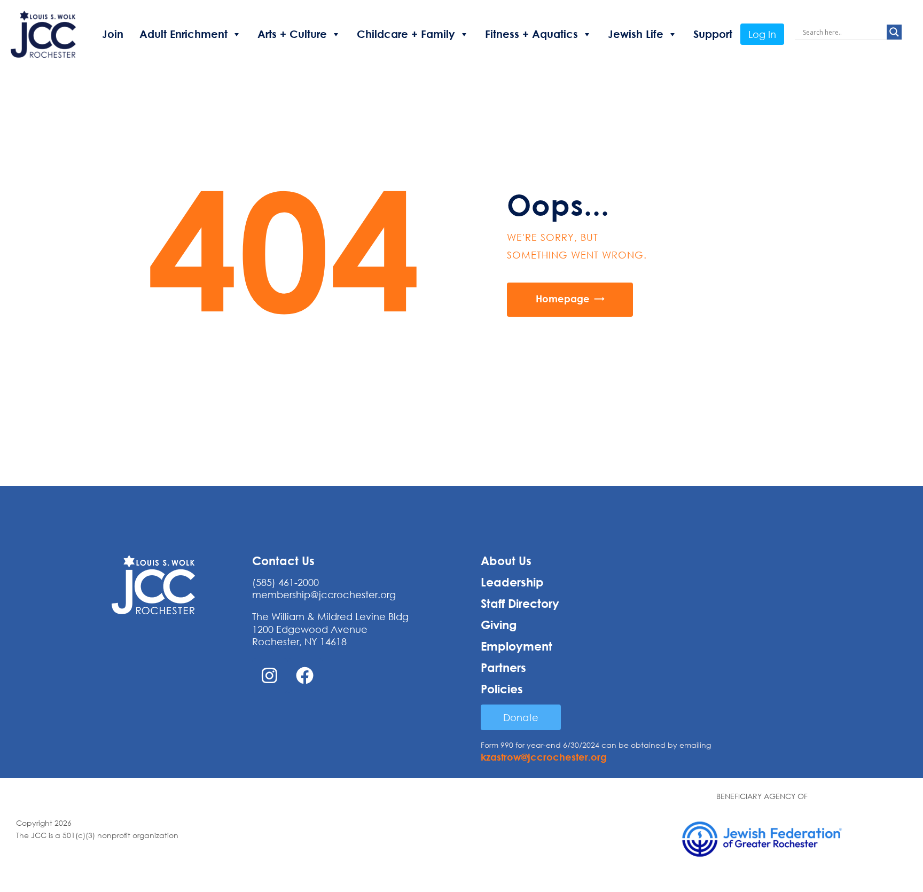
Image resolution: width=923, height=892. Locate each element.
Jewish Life (635, 34)
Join (112, 34)
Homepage (563, 298)
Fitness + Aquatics (531, 34)
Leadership (512, 582)
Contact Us (283, 561)
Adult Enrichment (183, 34)
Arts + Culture (292, 34)
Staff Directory (520, 604)
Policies (502, 689)
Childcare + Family (406, 34)
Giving (499, 625)
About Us (506, 561)
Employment (516, 646)
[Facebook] (305, 675)
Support (712, 34)
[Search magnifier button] (894, 32)
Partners (503, 668)
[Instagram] (269, 675)
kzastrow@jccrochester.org (544, 757)
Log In (762, 34)
